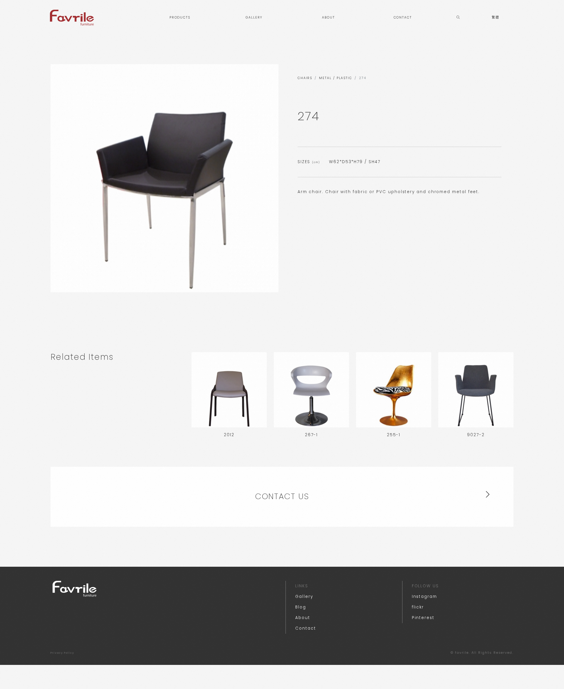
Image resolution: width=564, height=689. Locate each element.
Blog (300, 607)
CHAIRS (305, 78)
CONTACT (403, 17)
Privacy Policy (62, 653)
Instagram (424, 596)
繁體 (495, 17)
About (302, 618)
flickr (418, 607)
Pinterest (423, 618)
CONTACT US (282, 496)
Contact (305, 628)
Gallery (304, 596)
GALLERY (254, 17)
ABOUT (328, 17)
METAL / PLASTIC (335, 78)
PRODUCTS (179, 17)
